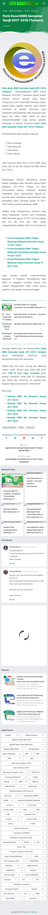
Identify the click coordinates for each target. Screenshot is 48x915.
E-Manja (6, 782)
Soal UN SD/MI (9, 875)
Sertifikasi (9, 866)
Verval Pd (32, 898)
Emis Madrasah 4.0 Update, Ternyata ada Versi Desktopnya (29, 315)
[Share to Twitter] (15, 438)
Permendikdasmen (9, 842)
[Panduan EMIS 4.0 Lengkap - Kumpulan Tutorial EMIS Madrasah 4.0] (7, 307)
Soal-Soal (7, 880)
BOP (26, 754)
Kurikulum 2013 (30, 814)
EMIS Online (32, 786)
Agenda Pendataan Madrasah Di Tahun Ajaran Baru (24, 449)
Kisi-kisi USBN (8, 810)
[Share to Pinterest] (24, 438)
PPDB (26, 842)
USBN (37, 894)
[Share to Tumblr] (41, 438)
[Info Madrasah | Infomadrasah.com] (24, 3)
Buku (32, 758)
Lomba (10, 824)
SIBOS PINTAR (32, 866)
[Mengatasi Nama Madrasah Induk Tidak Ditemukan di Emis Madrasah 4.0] (7, 336)
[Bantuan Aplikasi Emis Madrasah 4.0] (7, 326)
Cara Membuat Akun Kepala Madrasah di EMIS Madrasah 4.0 (35, 530)
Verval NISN (10, 898)
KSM (37, 810)
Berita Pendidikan (10, 427)
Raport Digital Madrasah (13, 856)
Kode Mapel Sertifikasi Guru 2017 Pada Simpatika (24, 460)
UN (25, 894)
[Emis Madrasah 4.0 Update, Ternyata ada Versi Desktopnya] (7, 317)
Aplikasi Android (31, 735)
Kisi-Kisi (9, 805)
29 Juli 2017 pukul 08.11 (30, 547)
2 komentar (6, 26)
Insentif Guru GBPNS (31, 796)
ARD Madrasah (34, 749)
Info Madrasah (33, 912)
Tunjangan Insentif (12, 889)
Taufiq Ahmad (15, 571)
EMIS (21, 427)
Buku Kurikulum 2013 (21, 768)
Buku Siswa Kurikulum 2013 (13, 772)
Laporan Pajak (31, 819)
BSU (9, 758)
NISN (33, 824)
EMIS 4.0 (35, 782)
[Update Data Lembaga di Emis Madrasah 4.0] (12, 523)
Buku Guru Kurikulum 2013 (21, 763)
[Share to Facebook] (6, 438)
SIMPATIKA (10, 870)
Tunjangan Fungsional (21, 884)
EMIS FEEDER (10, 786)
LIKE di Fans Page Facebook (23, 373)
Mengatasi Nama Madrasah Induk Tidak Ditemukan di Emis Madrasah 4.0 (28, 336)
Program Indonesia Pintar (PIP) (21, 852)
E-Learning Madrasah (12, 777)
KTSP (8, 814)
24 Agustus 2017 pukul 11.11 (32, 571)
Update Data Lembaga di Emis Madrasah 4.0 (10, 530)
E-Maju (35, 777)
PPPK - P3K (21, 847)
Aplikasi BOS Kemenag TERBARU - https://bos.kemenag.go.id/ (30, 712)
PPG (37, 842)
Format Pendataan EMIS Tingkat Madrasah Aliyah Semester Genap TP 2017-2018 (25, 263)
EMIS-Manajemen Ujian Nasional (21, 791)
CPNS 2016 (35, 772)
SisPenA (33, 870)
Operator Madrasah (21, 828)
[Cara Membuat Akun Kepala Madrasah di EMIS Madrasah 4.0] (36, 523)
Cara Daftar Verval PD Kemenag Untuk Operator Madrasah (30, 696)
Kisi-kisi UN (32, 805)
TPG (37, 880)
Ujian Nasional (8, 894)
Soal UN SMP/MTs (32, 875)
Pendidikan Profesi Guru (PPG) (21, 838)
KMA (25, 810)
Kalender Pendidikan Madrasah (28, 800)
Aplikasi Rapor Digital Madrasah (21, 744)
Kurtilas (8, 819)
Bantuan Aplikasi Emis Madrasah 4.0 (29, 324)
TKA (23, 880)
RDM (36, 856)
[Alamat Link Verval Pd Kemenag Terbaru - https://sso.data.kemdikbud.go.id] (10, 680)
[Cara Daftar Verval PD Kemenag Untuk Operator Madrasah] (10, 699)
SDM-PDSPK (34, 861)
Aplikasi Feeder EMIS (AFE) (21, 740)
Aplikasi (8, 735)
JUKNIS (5, 800)
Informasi (30, 427)
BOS (37, 754)
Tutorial (34, 889)
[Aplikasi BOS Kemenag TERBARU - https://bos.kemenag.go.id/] (10, 715)
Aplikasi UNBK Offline (11, 749)
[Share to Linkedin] (32, 438)
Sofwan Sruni (15, 547)
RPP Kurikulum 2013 (11, 861)
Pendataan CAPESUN (21, 833)
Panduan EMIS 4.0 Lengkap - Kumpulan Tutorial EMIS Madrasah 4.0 (30, 306)
